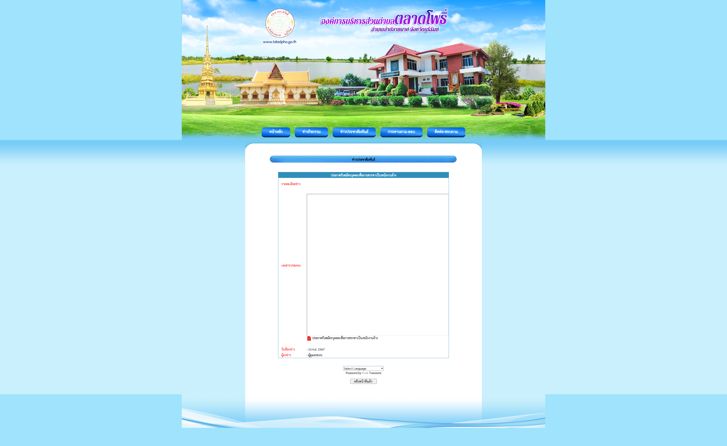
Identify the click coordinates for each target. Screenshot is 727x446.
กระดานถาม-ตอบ (401, 131)
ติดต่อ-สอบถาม (446, 131)
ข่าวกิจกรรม (311, 131)
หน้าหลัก (276, 131)
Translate (375, 373)
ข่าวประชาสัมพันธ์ (354, 131)
